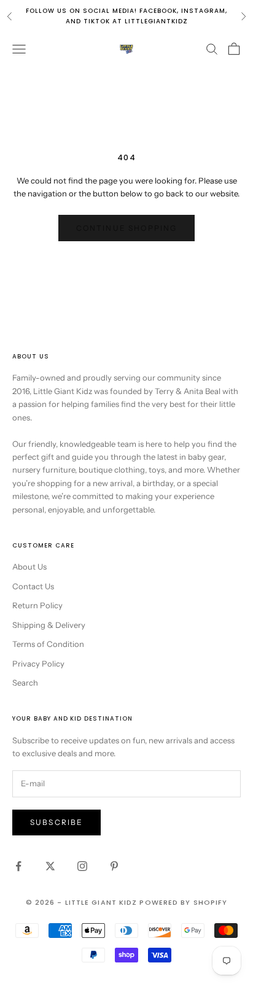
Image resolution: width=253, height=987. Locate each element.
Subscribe (56, 822)
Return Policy (37, 605)
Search (25, 682)
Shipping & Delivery (48, 625)
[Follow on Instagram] (82, 866)
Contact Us (33, 586)
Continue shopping (126, 228)
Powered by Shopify (183, 902)
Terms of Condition (48, 644)
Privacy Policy (38, 663)
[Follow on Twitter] (50, 866)
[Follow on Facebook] (18, 866)
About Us (29, 566)
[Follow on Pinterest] (114, 866)
